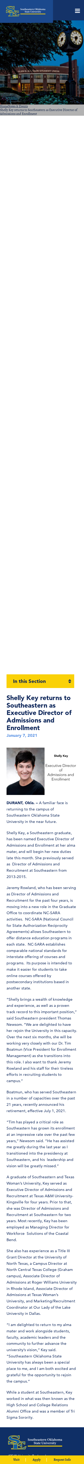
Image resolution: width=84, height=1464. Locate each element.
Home (4, 106)
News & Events (18, 106)
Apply (37, 1459)
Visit (16, 1459)
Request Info (62, 1459)
